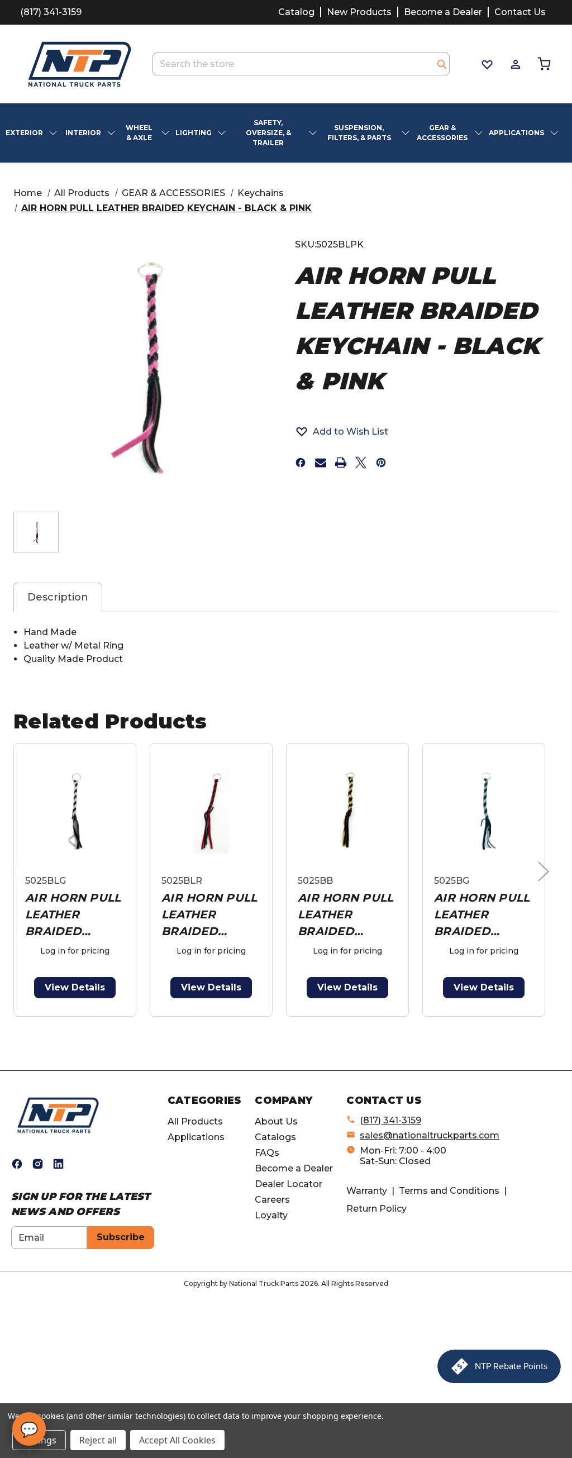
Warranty (366, 1190)
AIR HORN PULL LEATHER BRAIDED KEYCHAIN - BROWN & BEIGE (345, 915)
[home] (58, 1114)
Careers (272, 1199)
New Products (359, 12)
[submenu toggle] (54, 133)
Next (546, 883)
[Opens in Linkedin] (58, 1164)
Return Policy (376, 1208)
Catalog (296, 12)
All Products (195, 1121)
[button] (341, 431)
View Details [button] (75, 987)
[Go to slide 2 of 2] (288, 1022)
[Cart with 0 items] (543, 64)
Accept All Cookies (177, 1440)
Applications (196, 1137)
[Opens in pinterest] (381, 462)
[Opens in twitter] (360, 462)
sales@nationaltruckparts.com (429, 1135)
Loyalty (271, 1215)
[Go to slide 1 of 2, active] (270, 1022)
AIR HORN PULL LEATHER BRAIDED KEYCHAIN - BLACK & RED (209, 915)
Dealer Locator (288, 1184)
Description (57, 597)
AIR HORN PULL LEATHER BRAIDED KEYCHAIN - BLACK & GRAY (73, 915)
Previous (17, 883)
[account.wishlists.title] (486, 64)
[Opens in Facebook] (17, 1164)
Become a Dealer (443, 12)
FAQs (267, 1152)
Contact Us (520, 12)
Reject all (98, 1440)
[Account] (514, 64)
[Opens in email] (320, 462)
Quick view (75, 811)
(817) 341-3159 (51, 12)
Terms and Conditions (449, 1190)
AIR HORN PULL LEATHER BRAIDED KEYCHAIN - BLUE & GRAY (482, 915)
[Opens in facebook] (300, 462)
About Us (276, 1121)
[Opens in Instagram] (38, 1164)
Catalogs (275, 1137)
